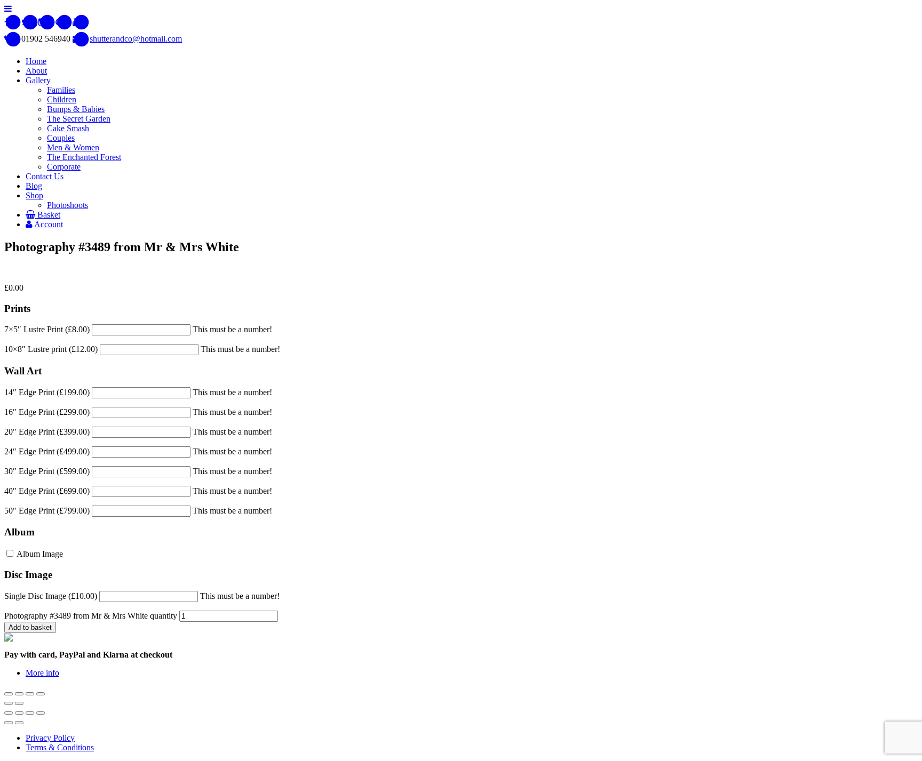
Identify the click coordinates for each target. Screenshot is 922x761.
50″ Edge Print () (47, 510)
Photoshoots (67, 205)
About (36, 70)
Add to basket (30, 627)
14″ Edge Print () (47, 392)
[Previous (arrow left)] (8, 703)
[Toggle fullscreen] (30, 693)
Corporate (64, 166)
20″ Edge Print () (47, 431)
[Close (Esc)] (8, 693)
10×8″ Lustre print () (51, 349)
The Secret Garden (78, 118)
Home (36, 61)
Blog (34, 185)
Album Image (39, 553)
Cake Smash (68, 128)
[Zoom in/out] (40, 693)
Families (61, 89)
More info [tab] (42, 672)
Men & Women (73, 147)
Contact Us (44, 176)
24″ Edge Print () (47, 451)
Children (61, 99)
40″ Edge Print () (47, 490)
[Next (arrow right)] (19, 703)
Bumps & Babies (76, 109)
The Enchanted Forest (84, 157)
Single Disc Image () (50, 595)
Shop (34, 195)
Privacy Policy (50, 737)
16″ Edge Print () (47, 411)
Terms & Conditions (60, 747)
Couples (61, 137)
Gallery (38, 80)
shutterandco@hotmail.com (136, 38)
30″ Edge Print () (47, 471)
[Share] (19, 693)
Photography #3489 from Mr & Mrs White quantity (90, 615)
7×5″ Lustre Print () (47, 329)
